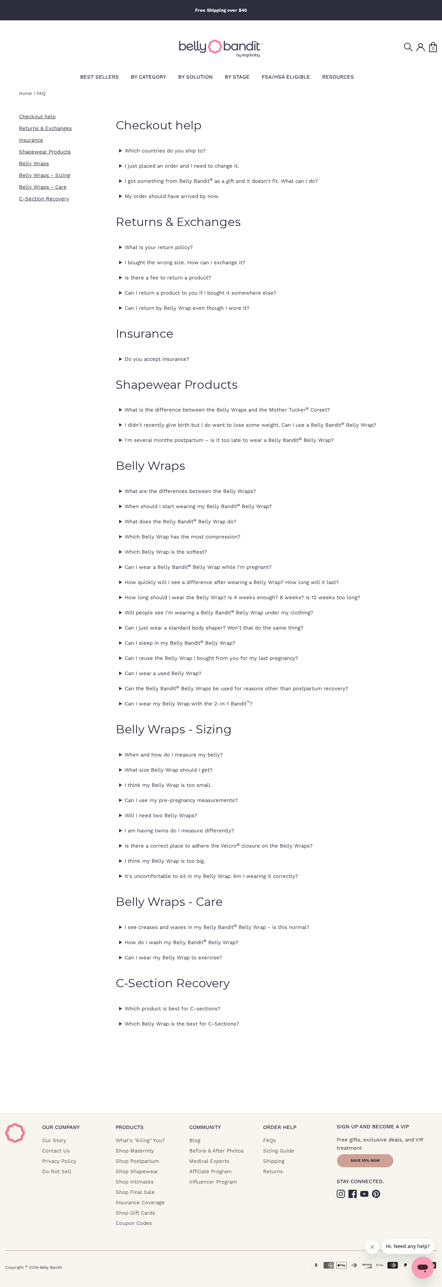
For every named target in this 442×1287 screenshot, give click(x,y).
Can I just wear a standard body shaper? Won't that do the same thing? (214, 628)
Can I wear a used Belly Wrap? (163, 673)
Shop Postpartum (137, 1161)
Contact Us (56, 1151)
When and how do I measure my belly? (174, 755)
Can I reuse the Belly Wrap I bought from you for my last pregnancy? (211, 658)
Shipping (274, 1161)
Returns (273, 1171)
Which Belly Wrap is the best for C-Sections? (182, 1024)
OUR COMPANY (61, 1127)
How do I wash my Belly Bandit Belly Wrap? (181, 942)
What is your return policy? (159, 247)
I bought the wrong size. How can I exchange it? (185, 262)
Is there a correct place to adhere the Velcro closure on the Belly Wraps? (219, 845)
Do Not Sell (56, 1171)
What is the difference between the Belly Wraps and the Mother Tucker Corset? (227, 409)
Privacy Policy (59, 1161)
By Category (148, 77)
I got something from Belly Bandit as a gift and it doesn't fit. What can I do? (221, 180)
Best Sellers (99, 77)
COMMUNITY (205, 1127)
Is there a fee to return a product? (168, 278)
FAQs (269, 1140)
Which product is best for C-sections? (172, 1009)
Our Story (54, 1140)
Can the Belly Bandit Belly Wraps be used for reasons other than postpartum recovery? (236, 688)
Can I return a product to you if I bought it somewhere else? (200, 293)
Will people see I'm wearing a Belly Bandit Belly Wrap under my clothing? (219, 612)
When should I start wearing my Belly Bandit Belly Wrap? (198, 506)
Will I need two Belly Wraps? (161, 815)
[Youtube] (365, 1193)
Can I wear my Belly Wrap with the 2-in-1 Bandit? (188, 703)
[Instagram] (341, 1193)
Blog (194, 1140)
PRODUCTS (130, 1127)
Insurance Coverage (140, 1202)
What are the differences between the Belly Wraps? (190, 491)
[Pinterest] (377, 1193)
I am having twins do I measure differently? (179, 831)
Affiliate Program (210, 1171)
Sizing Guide (278, 1151)
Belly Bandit (51, 1267)
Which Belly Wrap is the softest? (166, 552)
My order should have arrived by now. (172, 196)
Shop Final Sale (135, 1192)
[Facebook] (353, 1193)
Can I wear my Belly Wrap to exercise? (173, 957)
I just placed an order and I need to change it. (182, 166)
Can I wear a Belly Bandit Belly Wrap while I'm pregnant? (198, 567)
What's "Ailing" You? (140, 1140)
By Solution (195, 77)
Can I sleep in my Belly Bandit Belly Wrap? (180, 643)
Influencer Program (213, 1182)
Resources (338, 77)
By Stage (237, 77)
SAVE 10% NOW (365, 1160)
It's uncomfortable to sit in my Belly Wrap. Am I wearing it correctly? (211, 876)
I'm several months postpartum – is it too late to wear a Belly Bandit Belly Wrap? (229, 440)
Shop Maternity (135, 1151)
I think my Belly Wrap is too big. (165, 861)
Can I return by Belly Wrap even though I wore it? (187, 308)
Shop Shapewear (137, 1171)
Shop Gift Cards (135, 1213)
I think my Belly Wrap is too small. (168, 785)
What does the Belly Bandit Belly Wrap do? (180, 521)
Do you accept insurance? (157, 359)
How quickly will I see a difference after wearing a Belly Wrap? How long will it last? (232, 582)
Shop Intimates (135, 1182)
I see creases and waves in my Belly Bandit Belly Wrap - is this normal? (217, 926)
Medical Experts (209, 1161)
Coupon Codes (134, 1223)
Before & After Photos (216, 1151)
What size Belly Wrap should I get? (168, 770)
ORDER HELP (279, 1127)
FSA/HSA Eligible (286, 77)
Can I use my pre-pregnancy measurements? (181, 800)
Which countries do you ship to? (165, 151)
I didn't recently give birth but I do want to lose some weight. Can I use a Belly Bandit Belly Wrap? (250, 425)
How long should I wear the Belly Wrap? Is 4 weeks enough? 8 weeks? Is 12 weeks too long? (242, 597)
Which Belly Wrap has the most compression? (182, 537)
